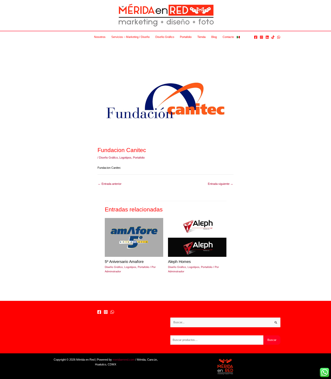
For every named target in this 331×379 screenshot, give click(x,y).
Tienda (201, 36)
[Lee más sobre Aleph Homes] (197, 237)
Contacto (228, 36)
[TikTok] (273, 37)
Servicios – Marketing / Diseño (130, 36)
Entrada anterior (109, 183)
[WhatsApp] (278, 37)
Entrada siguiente (220, 183)
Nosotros (100, 36)
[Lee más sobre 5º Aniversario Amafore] (134, 237)
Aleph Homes (179, 261)
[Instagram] (261, 37)
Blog (214, 36)
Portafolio (186, 36)
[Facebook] (255, 37)
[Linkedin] (267, 37)
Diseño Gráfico (164, 36)
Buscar (271, 339)
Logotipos (125, 157)
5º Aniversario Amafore (124, 261)
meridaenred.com (124, 359)
